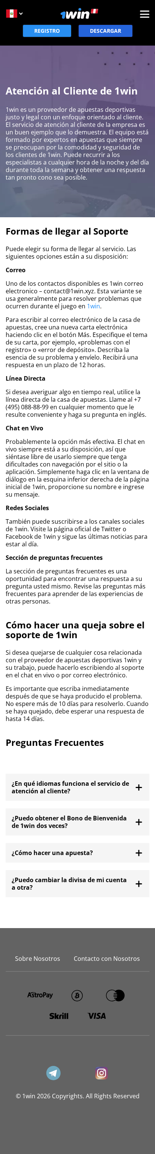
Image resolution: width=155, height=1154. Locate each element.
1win (93, 306)
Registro (47, 30)
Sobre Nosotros (37, 958)
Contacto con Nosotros (107, 958)
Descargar (105, 30)
